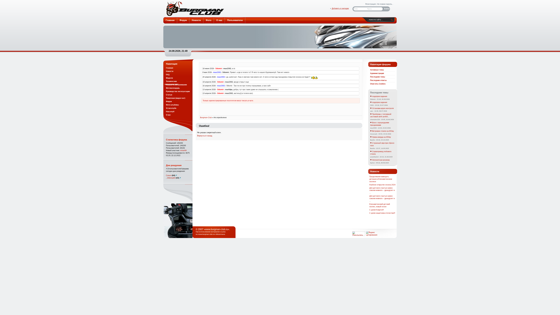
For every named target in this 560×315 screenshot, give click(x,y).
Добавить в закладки (340, 8)
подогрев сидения (379, 96)
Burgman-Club (195, 9)
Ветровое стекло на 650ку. (383, 131)
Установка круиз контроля (383, 108)
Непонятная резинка (381, 160)
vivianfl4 (183, 150)
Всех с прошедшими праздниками (379, 124)
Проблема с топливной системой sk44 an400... (380, 115)
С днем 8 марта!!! (376, 210)
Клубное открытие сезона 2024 (382, 185)
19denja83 (173, 178)
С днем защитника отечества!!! (382, 213)
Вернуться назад (204, 136)
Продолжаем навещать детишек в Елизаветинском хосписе (380, 179)
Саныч (170, 175)
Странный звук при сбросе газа (382, 144)
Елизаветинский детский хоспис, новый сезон (379, 205)
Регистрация (370, 4)
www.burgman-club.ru (206, 234)
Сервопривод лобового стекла (380, 153)
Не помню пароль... (385, 4)
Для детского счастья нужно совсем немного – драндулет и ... (382, 190)
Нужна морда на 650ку (381, 137)
